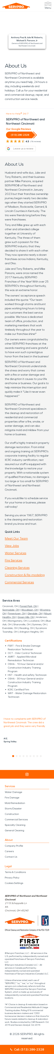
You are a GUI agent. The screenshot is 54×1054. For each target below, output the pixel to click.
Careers (9, 851)
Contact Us (11, 856)
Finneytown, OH (17, 613)
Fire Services (13, 560)
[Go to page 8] (37, 756)
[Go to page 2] (16, 756)
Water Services (15, 553)
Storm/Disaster (13, 808)
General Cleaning (14, 830)
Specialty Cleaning (15, 825)
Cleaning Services (17, 568)
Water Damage (13, 792)
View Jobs (12, 546)
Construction (12, 814)
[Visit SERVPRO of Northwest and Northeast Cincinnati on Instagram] (27, 774)
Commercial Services (19, 582)
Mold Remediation (15, 803)
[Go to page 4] (23, 756)
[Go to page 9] (41, 756)
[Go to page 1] (13, 756)
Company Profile (14, 845)
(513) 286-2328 (20, 134)
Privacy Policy (12, 877)
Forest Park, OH (28, 606)
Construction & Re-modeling (25, 575)
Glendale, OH (34, 613)
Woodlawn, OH (29, 609)
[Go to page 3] (20, 756)
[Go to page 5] (27, 756)
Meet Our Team (16, 538)
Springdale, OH (10, 609)
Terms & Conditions (15, 872)
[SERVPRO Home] (16, 6)
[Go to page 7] (34, 756)
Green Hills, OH (26, 617)
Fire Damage (12, 797)
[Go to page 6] (30, 756)
